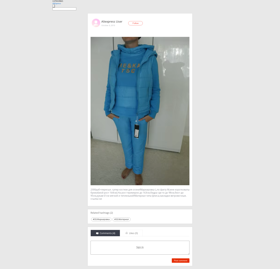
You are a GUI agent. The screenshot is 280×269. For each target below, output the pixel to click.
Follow (136, 23)
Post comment (180, 260)
